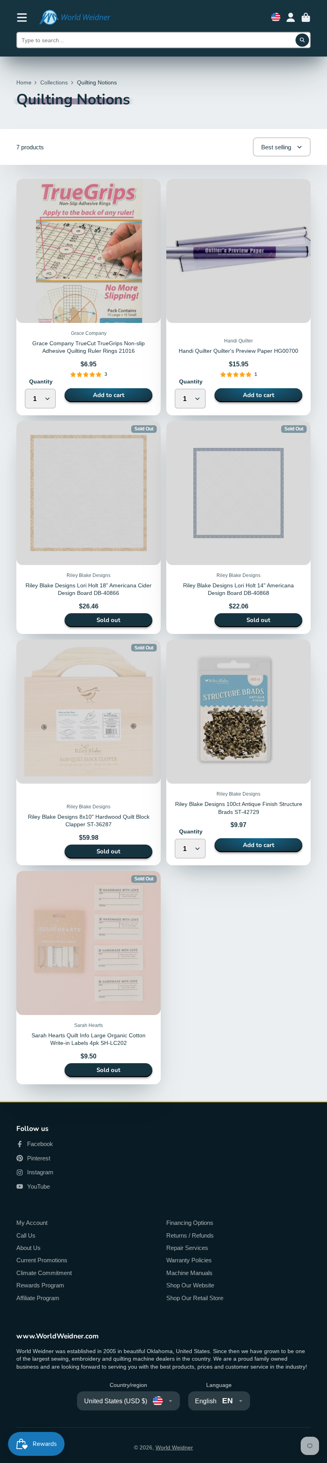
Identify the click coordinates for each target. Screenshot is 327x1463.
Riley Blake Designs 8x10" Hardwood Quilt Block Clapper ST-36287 (88, 752)
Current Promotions (41, 1260)
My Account (31, 1222)
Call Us (25, 1235)
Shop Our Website (190, 1285)
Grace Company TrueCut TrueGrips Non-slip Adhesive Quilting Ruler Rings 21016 (88, 297)
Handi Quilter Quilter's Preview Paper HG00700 (238, 297)
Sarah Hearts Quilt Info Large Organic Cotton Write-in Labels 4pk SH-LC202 (88, 977)
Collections (54, 82)
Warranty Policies (189, 1260)
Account (290, 17)
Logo (74, 17)
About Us (28, 1247)
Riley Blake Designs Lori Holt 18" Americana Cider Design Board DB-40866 (88, 527)
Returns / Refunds (190, 1235)
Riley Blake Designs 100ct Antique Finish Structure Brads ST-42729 (238, 752)
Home (24, 82)
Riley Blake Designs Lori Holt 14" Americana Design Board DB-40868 (238, 527)
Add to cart (108, 395)
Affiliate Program (37, 1298)
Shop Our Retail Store (194, 1298)
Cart (306, 17)
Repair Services (187, 1247)
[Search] (302, 40)
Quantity (41, 381)
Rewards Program (40, 1285)
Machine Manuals (189, 1272)
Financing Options (189, 1222)
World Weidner (174, 1447)
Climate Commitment (44, 1272)
